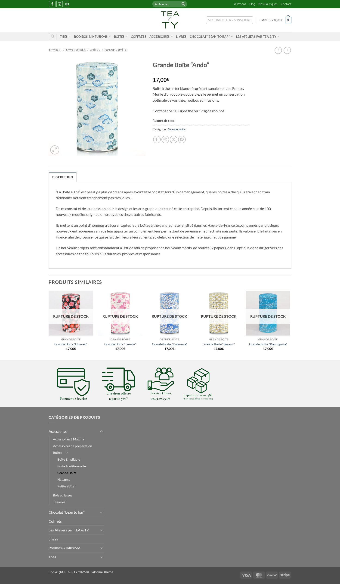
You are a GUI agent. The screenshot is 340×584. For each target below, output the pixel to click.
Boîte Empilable (68, 459)
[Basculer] (101, 431)
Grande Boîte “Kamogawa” (268, 344)
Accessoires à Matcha (68, 439)
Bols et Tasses (62, 495)
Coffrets (138, 36)
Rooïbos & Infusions (91, 36)
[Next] (290, 324)
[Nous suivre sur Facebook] (52, 4)
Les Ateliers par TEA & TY (256, 36)
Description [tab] (62, 177)
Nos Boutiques (268, 4)
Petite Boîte (65, 486)
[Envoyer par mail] (173, 139)
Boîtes (119, 36)
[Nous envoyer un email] (67, 4)
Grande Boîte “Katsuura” (169, 344)
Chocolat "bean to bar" (67, 512)
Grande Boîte (116, 50)
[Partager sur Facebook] (157, 139)
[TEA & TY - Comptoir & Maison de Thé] (170, 20)
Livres (181, 36)
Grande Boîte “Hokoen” (70, 344)
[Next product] (278, 50)
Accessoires (159, 36)
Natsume (63, 479)
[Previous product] (287, 50)
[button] (229, 20)
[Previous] (48, 324)
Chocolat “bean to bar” (210, 36)
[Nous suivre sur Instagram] (59, 4)
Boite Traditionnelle (71, 466)
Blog (252, 4)
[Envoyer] (183, 4)
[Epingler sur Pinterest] (182, 139)
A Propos (240, 4)
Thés (64, 36)
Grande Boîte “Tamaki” (120, 344)
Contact (286, 4)
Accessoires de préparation (72, 446)
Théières (59, 502)
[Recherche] (52, 36)
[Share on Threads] (165, 139)
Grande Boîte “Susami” (219, 344)
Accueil (55, 50)
